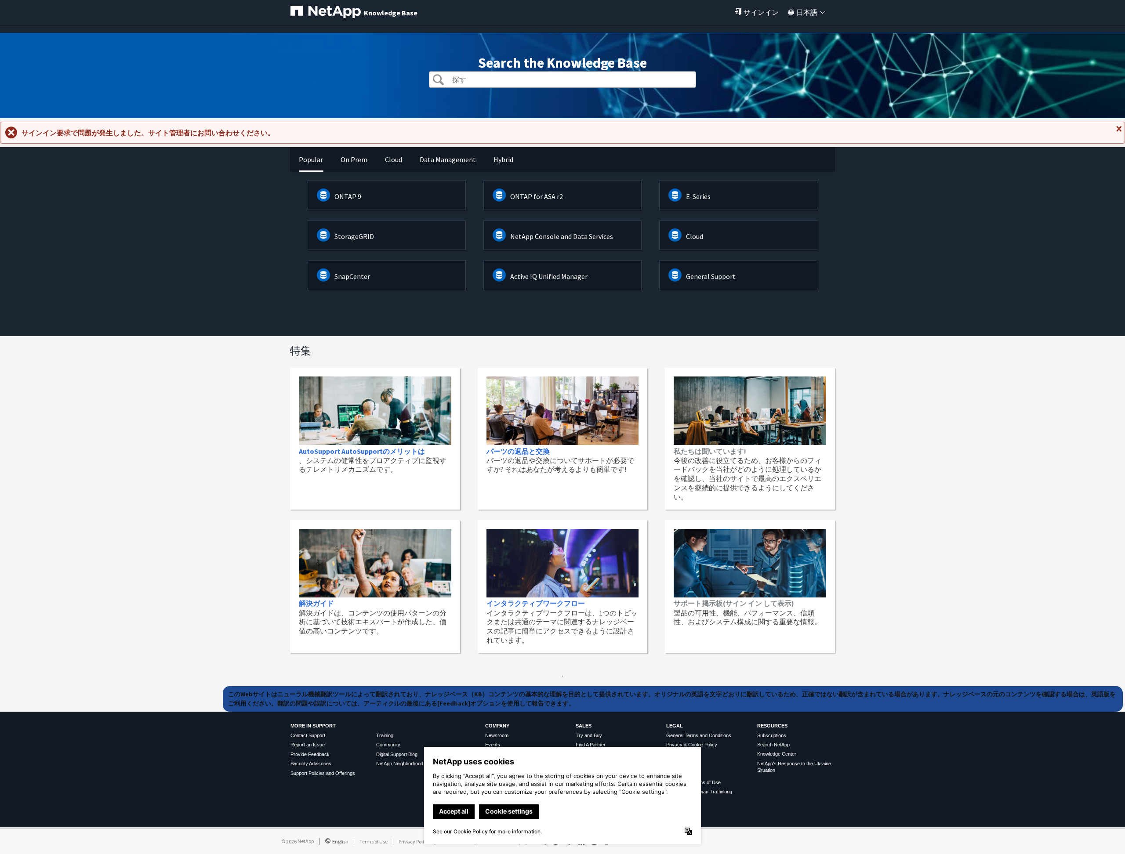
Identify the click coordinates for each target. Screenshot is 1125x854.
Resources (772, 725)
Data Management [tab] (448, 159)
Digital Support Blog (396, 754)
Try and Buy (589, 735)
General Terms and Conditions (698, 735)
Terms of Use (373, 841)
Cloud (694, 236)
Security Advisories (310, 763)
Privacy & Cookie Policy (691, 744)
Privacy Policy (414, 841)
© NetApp (297, 841)
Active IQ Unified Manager (549, 276)
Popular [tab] (311, 159)
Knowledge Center (776, 753)
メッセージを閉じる (1118, 132)
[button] (438, 80)
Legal (674, 725)
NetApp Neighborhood (399, 763)
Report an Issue (307, 744)
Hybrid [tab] (503, 159)
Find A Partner (591, 744)
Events (492, 744)
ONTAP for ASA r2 (536, 196)
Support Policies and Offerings (322, 773)
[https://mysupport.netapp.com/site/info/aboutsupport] (562, 673)
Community (388, 744)
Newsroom (496, 735)
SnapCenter (352, 276)
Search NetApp (773, 744)
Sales (584, 725)
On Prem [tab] (354, 159)
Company (497, 725)
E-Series (698, 196)
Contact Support (307, 735)
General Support (711, 276)
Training (384, 735)
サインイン (761, 12)
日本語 (806, 12)
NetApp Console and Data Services (561, 236)
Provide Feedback (310, 754)
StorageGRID (354, 236)
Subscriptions (771, 735)
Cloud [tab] (393, 159)
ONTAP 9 (347, 196)
